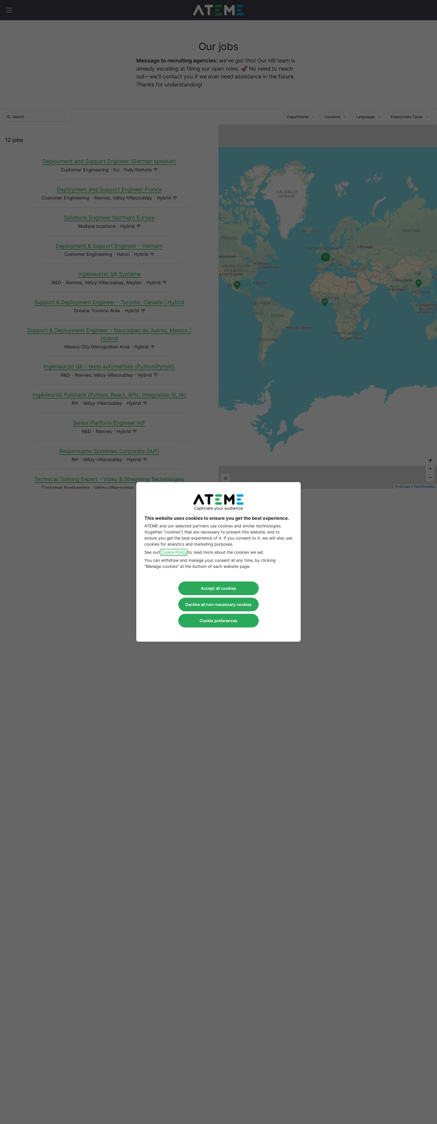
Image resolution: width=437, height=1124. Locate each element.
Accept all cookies (218, 588)
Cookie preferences (218, 620)
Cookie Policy (173, 552)
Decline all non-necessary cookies (218, 604)
